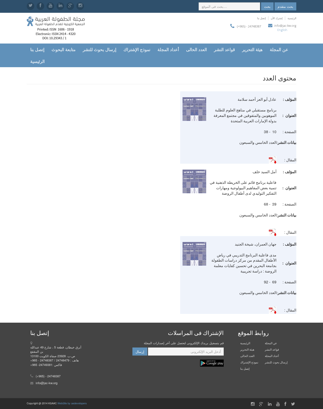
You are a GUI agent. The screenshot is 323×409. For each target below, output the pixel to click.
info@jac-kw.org (285, 25)
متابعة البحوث (64, 49)
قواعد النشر (224, 49)
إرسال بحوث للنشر (99, 49)
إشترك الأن (277, 18)
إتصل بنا (261, 18)
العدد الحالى (196, 49)
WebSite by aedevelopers (72, 403)
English (282, 30)
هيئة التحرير (252, 49)
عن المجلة (279, 49)
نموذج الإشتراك (136, 49)
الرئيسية (292, 18)
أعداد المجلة (168, 49)
